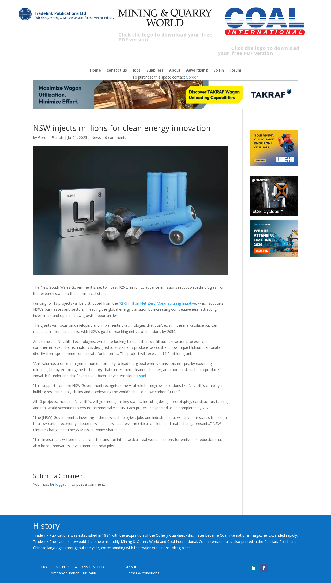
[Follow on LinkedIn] (253, 568)
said (142, 375)
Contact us (117, 70)
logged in (63, 484)
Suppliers (154, 70)
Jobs (137, 70)
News (96, 137)
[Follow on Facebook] (264, 568)
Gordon (192, 77)
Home (95, 70)
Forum (235, 70)
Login (219, 70)
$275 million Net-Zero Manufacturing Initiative (157, 303)
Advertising (197, 70)
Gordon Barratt (51, 137)
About (174, 70)
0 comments (115, 137)
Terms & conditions (142, 573)
